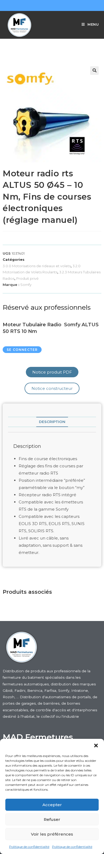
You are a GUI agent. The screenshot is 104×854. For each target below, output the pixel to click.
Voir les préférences (52, 834)
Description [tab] (52, 422)
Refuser (52, 819)
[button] (96, 745)
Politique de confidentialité (29, 847)
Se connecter (22, 350)
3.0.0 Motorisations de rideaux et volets (37, 266)
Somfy (25, 284)
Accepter (52, 804)
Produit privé (27, 278)
